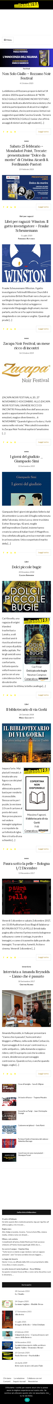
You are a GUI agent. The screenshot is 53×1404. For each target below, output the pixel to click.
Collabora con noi (34, 1378)
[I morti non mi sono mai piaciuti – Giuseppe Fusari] (9, 1157)
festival (26, 68)
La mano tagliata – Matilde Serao (29, 1304)
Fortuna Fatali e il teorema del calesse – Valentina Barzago (33, 1140)
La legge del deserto (10, 1259)
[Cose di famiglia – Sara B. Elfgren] (9, 1088)
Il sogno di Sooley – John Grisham (29, 1324)
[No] (49, 1394)
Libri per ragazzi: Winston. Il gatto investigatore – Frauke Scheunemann (26, 226)
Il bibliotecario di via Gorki (26, 709)
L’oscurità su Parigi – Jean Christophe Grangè (32, 1112)
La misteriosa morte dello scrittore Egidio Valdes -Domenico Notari (30, 1346)
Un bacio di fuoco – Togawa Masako (32, 1097)
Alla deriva (19, 1314)
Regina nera (6, 1229)
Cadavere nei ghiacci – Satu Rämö (31, 1125)
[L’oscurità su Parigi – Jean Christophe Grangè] (9, 1115)
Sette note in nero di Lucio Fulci (29, 1366)
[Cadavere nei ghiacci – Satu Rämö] (9, 1129)
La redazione (19, 1378)
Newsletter (33, 1381)
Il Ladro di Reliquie (9, 1219)
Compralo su (31, 678)
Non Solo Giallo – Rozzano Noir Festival (26, 75)
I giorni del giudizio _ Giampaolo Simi (26, 458)
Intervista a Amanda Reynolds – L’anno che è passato (26, 974)
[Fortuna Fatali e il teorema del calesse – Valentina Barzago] (9, 1143)
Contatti (6, 1381)
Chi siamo (7, 1378)
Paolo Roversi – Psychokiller (27, 1355)
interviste (26, 966)
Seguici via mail (19, 1381)
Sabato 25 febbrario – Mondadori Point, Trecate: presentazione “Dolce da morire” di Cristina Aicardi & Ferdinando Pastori (26, 155)
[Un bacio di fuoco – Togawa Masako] (9, 1102)
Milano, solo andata (10, 1239)
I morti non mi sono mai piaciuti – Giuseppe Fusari (31, 1154)
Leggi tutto (43, 131)
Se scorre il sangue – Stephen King (15, 1249)
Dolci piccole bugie (26, 567)
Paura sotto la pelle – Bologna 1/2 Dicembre (26, 865)
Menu (9, 40)
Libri (27, 562)
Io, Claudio (19, 1294)
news (26, 141)
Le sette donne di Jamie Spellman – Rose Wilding (21, 1269)
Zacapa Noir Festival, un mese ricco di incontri (26, 345)
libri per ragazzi (26, 216)
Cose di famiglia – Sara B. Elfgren (31, 1084)
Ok (27, 1400)
